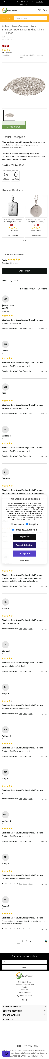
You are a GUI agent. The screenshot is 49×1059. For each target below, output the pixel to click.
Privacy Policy (31, 519)
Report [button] (25, 328)
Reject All (24, 536)
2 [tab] (25, 240)
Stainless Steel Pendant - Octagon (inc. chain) (36, 221)
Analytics (33, 524)
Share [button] (30, 328)
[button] (24, 51)
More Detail (24, 560)
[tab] (28, 289)
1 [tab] (23, 240)
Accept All (24, 553)
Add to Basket (13, 235)
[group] (24, 260)
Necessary (19, 524)
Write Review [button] (24, 271)
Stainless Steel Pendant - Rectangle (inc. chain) (13, 221)
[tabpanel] (13, 216)
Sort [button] (4, 281)
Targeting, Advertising (26, 529)
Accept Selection (24, 545)
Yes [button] (20, 328)
